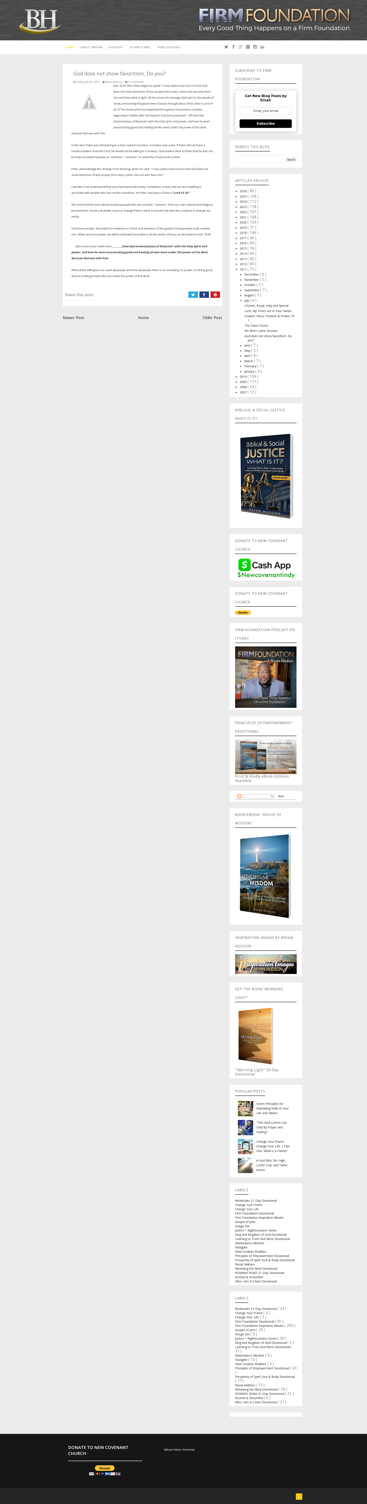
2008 (243, 387)
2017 (243, 238)
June (247, 345)
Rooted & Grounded (249, 1277)
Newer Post (73, 317)
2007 (243, 392)
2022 (243, 212)
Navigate (241, 1247)
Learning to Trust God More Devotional (262, 1239)
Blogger (199, 1449)
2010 (243, 377)
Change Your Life (247, 1209)
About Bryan (91, 47)
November (252, 280)
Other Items (140, 47)
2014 (243, 254)
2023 (243, 207)
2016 (243, 243)
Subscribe (266, 124)
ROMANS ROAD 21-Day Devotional (259, 1273)
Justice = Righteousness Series (256, 1230)
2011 (243, 269)
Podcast (116, 47)
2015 (243, 248)
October (250, 285)
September (252, 290)
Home (69, 47)
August (249, 295)
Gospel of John (245, 1222)
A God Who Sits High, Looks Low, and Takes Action (272, 1165)
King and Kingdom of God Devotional (261, 1235)
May (247, 351)
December (252, 274)
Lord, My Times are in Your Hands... (268, 311)
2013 (243, 259)
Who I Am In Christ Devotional (256, 1281)
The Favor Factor (256, 326)
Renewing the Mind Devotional (256, 1269)
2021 (243, 217)
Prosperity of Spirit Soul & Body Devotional (265, 1260)
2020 (243, 222)
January (249, 371)
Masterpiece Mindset (249, 1243)
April (247, 356)
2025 (243, 196)
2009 (243, 382)
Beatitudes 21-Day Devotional (256, 1201)
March (249, 361)
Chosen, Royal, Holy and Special (266, 306)
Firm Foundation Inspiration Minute (259, 1218)
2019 (243, 228)
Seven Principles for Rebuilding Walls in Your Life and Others (272, 1108)
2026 (243, 191)
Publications (169, 47)
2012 (243, 264)
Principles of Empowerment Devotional (262, 1256)
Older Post (212, 317)
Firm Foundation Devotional (254, 1213)
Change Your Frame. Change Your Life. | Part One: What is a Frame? (273, 1146)
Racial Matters (245, 1264)
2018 (243, 233)
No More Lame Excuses (261, 331)
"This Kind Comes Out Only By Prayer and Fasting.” (271, 1127)
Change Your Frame (249, 1205)
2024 (243, 201)
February (250, 366)
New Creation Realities (250, 1252)
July (247, 300)
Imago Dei (242, 1226)
